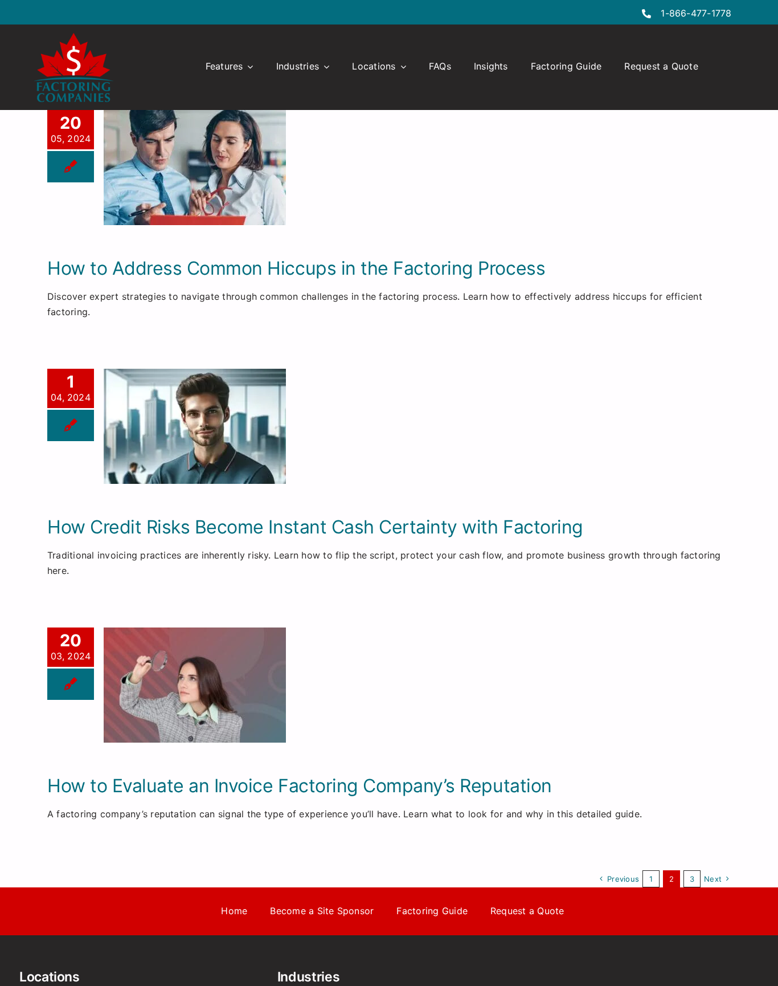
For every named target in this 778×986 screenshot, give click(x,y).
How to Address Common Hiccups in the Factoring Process (296, 268)
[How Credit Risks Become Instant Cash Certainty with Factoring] (195, 426)
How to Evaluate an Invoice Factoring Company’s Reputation (299, 786)
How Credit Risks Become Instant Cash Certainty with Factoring (315, 527)
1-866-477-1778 (696, 13)
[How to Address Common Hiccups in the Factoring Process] (195, 167)
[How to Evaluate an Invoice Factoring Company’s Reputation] (195, 685)
